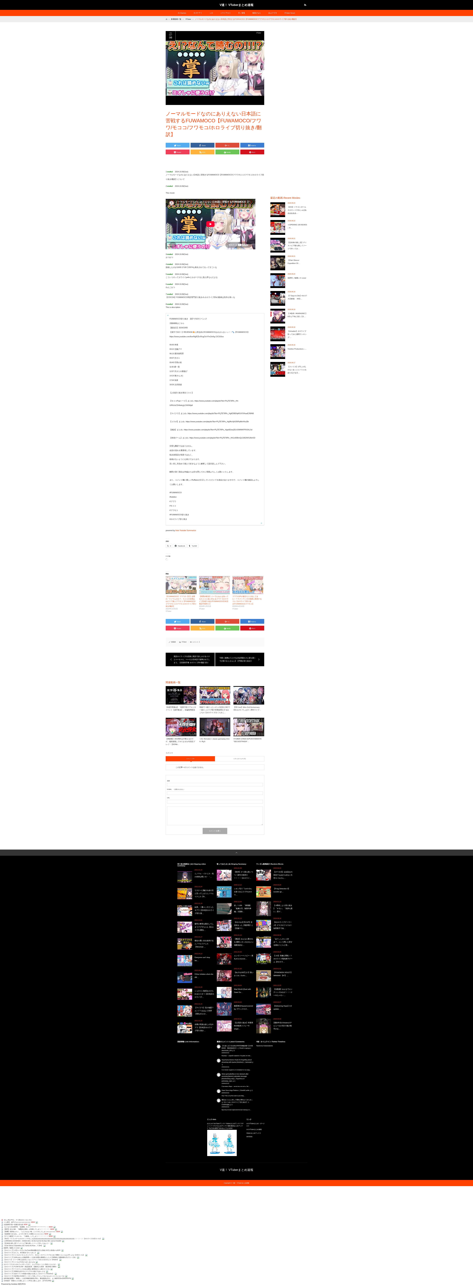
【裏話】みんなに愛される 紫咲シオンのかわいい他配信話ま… (243, 942)
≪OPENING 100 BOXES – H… (297, 226)
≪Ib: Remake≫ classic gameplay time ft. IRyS (215, 740)
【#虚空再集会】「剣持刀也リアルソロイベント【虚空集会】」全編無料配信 (181, 708)
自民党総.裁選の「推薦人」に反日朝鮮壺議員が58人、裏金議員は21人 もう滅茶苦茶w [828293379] (37, 1278)
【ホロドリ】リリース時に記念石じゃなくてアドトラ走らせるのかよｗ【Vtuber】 (31, 1260)
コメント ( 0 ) (190, 758)
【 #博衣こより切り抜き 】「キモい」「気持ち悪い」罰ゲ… (282, 908)
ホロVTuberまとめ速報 (254, 1129)
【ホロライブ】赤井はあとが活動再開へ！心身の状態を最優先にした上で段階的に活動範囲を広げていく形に (40, 1257)
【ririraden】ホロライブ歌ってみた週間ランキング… (297, 334)
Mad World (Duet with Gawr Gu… (242, 990)
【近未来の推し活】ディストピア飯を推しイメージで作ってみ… (297, 245)
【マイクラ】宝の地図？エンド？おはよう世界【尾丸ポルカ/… (204, 1011)
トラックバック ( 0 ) (239, 758)
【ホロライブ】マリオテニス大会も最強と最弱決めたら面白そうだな (27, 1269)
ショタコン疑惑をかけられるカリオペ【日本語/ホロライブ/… (204, 994)
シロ (211, 13)
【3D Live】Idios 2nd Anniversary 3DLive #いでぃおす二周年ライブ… (247, 708)
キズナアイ (198, 13)
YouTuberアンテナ (219, 1123)
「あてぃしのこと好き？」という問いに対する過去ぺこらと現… (282, 942)
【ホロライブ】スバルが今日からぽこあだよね (19, 1262)
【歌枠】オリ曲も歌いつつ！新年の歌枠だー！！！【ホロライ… (243, 875)
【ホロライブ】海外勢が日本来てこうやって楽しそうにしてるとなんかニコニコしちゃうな (34, 1276)
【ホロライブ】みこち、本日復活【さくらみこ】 (20, 1253)
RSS (305, 4)
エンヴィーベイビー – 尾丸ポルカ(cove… (243, 957)
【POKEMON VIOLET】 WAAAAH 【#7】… (282, 973)
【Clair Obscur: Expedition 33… (294, 261)
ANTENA (249, 1137)
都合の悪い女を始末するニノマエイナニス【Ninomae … (204, 944)
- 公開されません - (176, 789)
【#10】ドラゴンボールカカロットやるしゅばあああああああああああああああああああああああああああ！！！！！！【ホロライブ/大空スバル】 (52, 1238)
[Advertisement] (288, 68)
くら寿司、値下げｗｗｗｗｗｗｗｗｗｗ (17, 1222)
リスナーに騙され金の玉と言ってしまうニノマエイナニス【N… (204, 893)
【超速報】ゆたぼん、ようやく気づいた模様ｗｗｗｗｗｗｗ (24, 1234)
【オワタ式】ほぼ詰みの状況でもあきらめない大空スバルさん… (282, 875)
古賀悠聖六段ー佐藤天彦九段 (13, 1224)
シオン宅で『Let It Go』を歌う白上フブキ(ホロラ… (243, 892)
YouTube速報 (213, 1128)
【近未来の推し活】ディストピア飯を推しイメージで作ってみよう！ (27, 1243)
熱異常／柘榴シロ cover (297, 278)
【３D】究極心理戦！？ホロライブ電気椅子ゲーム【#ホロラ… (282, 959)
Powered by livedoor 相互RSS (13, 1284)
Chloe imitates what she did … (204, 975)
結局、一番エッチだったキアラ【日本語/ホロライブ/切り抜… (204, 910)
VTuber (258, 33)
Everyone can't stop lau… (202, 958)
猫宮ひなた (256, 13)
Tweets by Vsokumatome (264, 1046)
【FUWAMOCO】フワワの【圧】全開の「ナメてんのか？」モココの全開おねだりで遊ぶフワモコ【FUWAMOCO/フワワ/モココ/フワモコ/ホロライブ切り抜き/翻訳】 (181, 601)
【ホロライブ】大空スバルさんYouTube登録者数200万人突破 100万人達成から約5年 (32, 1250)
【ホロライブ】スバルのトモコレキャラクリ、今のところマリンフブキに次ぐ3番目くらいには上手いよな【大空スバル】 (44, 1255)
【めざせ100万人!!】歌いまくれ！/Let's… (243, 973)
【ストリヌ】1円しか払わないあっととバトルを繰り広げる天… (297, 370)
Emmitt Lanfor (245, 1090)
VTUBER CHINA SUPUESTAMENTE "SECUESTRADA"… (247, 740)
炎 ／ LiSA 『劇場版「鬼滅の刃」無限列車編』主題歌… (242, 908)
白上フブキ (272, 13)
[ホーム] (166, 17)
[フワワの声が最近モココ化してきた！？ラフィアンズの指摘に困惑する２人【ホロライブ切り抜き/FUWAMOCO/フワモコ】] (247, 585)
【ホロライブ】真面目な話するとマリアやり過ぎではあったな (24, 1271)
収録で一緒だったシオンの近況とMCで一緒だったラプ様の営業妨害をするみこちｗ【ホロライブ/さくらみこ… (215, 710)
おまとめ (210, 1123)
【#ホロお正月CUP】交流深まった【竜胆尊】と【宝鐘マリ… (243, 925)
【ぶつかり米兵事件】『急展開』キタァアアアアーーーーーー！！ (26, 1227)
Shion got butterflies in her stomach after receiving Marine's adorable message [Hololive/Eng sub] (235, 1076)
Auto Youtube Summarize (185, 530)
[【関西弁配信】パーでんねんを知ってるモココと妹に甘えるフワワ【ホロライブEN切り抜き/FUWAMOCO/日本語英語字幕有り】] (214, 585)
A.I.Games (182, 13)
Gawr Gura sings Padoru (230, 1090)
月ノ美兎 (241, 13)
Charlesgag (225, 1104)
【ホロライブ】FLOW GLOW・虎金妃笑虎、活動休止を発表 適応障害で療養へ (30, 1267)
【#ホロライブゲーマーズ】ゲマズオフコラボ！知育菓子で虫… (282, 925)
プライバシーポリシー (236, 19)
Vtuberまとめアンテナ (233, 1123)
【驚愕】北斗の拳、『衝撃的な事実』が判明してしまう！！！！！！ (27, 1229)
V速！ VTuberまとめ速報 (236, 5)
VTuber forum (289, 13)
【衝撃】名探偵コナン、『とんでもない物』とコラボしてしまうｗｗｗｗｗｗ (30, 1231)
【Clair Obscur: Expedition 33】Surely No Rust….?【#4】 (23, 1245)
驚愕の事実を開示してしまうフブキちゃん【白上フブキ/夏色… (204, 927)
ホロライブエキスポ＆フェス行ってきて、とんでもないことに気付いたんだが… (30, 1264)
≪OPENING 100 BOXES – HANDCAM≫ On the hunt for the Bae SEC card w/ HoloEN (32, 1241)
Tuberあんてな (223, 1128)
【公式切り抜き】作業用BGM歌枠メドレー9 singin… (243, 1026)
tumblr (230, 1128)
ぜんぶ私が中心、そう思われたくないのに (18, 1220)
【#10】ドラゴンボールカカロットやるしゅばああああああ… (297, 210)
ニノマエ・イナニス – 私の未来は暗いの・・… (204, 875)
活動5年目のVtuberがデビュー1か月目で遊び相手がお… (282, 1026)
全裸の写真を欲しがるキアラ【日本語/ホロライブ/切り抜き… (204, 1027)
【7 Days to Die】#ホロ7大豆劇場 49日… (297, 297)
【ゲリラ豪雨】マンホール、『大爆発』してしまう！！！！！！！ (26, 1236)
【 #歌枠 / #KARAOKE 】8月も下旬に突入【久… (297, 314)
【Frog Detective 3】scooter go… (281, 890)
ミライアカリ (225, 13)
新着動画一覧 (176, 19)
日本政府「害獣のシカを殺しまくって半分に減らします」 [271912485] (27, 1281)
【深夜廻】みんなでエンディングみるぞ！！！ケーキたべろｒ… (282, 992)
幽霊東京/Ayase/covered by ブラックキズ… (243, 1007)
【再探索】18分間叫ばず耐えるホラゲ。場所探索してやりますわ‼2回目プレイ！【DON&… (180, 741)
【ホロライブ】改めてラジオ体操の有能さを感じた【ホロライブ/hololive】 (29, 1274)
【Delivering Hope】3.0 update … (282, 1007)
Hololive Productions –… (297, 349)
